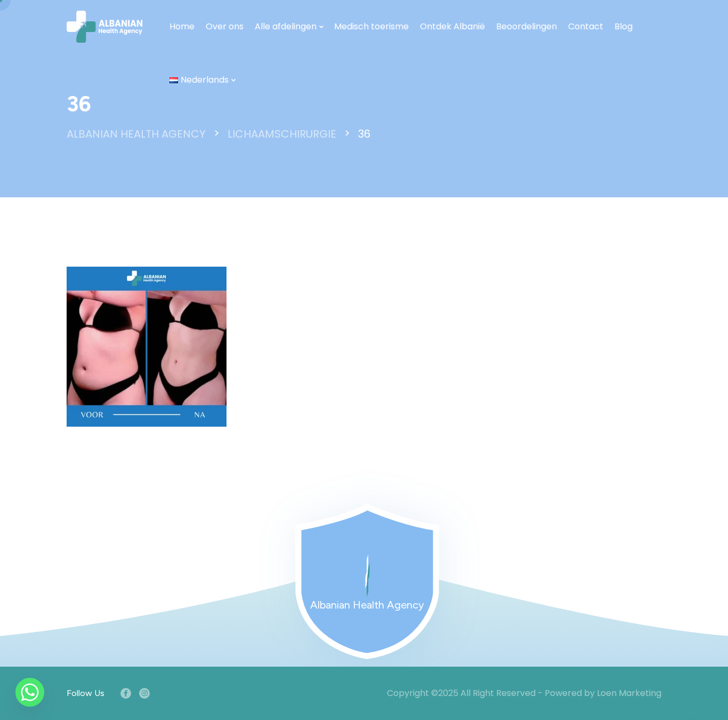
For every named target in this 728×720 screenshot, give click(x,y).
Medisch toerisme (371, 26)
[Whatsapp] (29, 692)
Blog (623, 26)
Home (182, 26)
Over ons (225, 26)
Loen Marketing (629, 693)
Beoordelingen (526, 26)
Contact (585, 26)
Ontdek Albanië (452, 26)
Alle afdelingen (286, 26)
